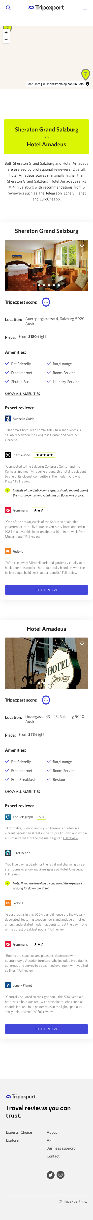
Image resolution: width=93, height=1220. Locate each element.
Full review (22, 481)
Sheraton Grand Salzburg (46, 230)
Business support (61, 1148)
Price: (10, 337)
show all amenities (22, 394)
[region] (46, 57)
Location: (13, 319)
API (50, 1140)
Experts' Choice (19, 1132)
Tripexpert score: (21, 302)
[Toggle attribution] (88, 84)
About (52, 1132)
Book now (46, 590)
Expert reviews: (19, 407)
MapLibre (34, 84)
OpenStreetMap (56, 84)
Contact (53, 1156)
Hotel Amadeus (46, 628)
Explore (12, 1140)
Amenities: (15, 352)
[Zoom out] (6, 39)
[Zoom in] (6, 32)
